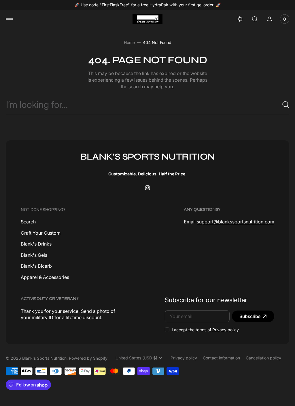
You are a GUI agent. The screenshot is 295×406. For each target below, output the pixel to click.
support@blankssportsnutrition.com (235, 222)
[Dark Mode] (239, 19)
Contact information (221, 357)
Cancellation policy (263, 357)
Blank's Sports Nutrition (44, 358)
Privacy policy (225, 329)
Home (129, 42)
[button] (9, 19)
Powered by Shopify (88, 358)
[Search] (283, 104)
